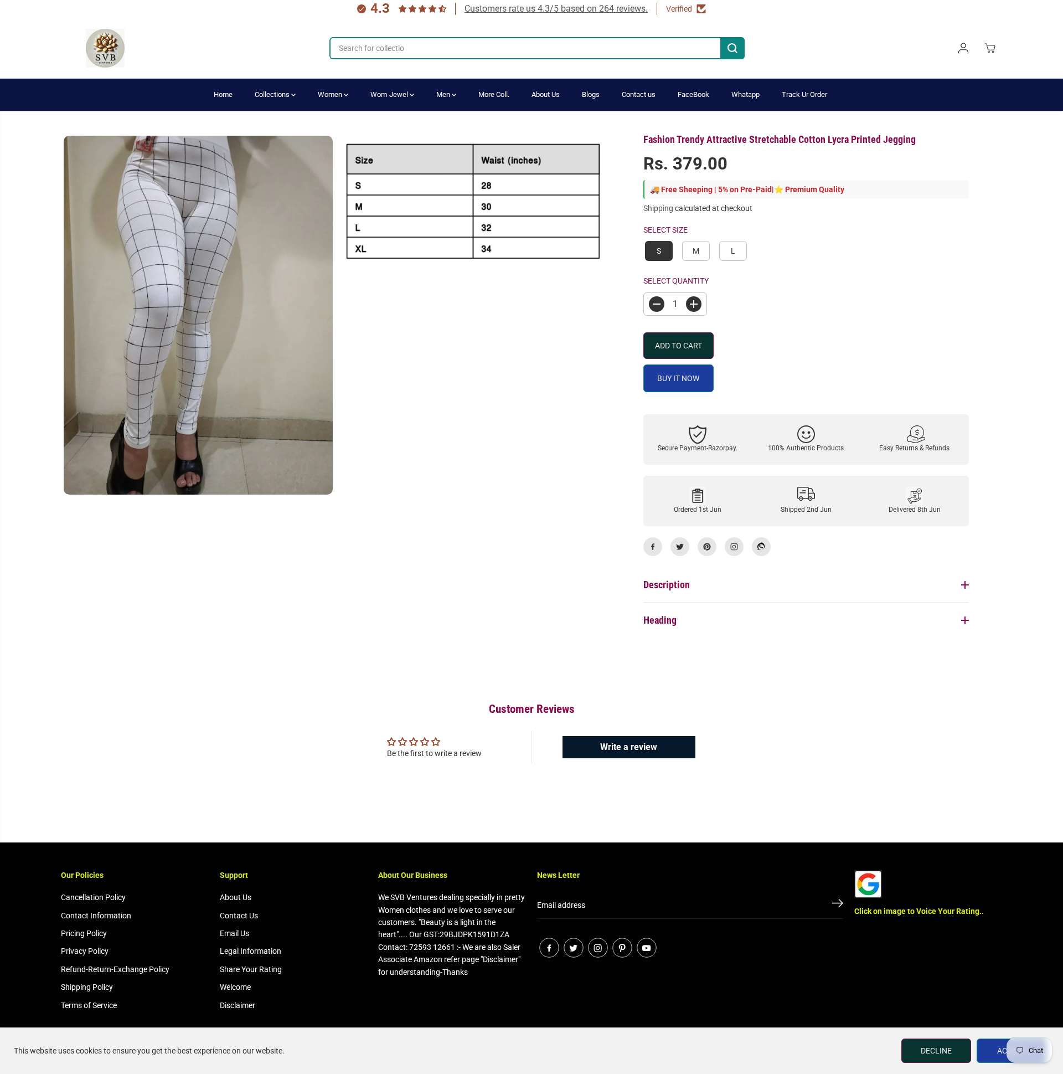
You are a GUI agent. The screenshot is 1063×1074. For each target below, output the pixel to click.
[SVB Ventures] (105, 48)
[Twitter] (679, 546)
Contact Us (239, 915)
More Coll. (493, 94)
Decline (936, 1050)
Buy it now (678, 378)
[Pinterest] (707, 546)
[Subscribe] (837, 905)
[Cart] (990, 48)
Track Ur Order (804, 94)
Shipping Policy (87, 987)
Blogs (591, 94)
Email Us (234, 933)
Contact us (639, 94)
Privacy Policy (85, 951)
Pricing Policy (84, 933)
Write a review (628, 747)
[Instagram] (734, 546)
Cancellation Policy (93, 897)
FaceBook (693, 94)
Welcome (235, 987)
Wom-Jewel (390, 94)
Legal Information (250, 951)
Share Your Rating (251, 969)
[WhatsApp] (761, 546)
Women (331, 94)
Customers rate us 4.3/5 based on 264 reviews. (556, 8)
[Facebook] (652, 546)
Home (223, 94)
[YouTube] (646, 948)
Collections (273, 94)
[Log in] (963, 48)
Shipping (658, 208)
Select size (665, 229)
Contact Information (96, 915)
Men (444, 94)
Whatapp (745, 94)
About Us (546, 94)
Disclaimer (237, 1005)
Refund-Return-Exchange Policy (115, 969)
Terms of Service (89, 1005)
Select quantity (676, 280)
